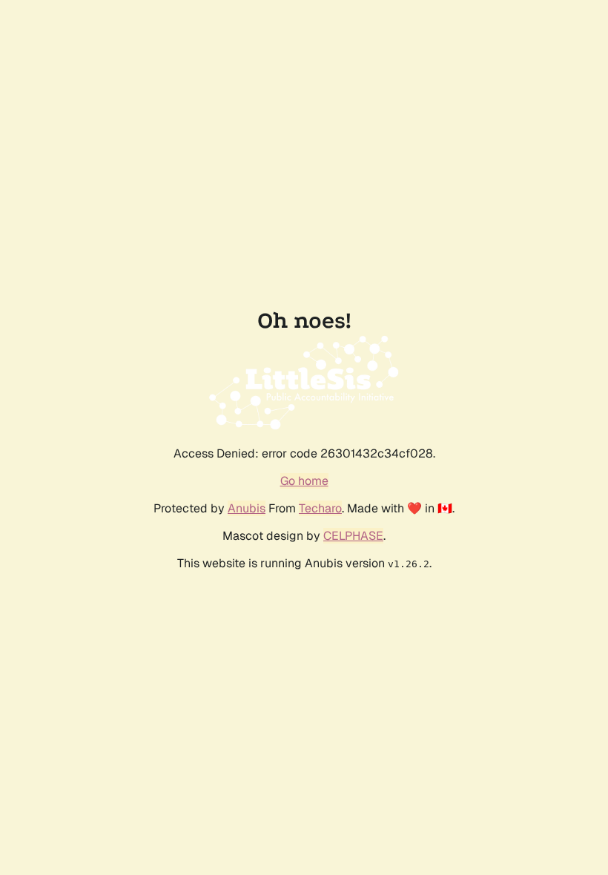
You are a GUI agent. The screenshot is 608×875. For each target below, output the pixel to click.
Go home (304, 481)
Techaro (320, 508)
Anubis (246, 508)
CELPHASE (353, 536)
